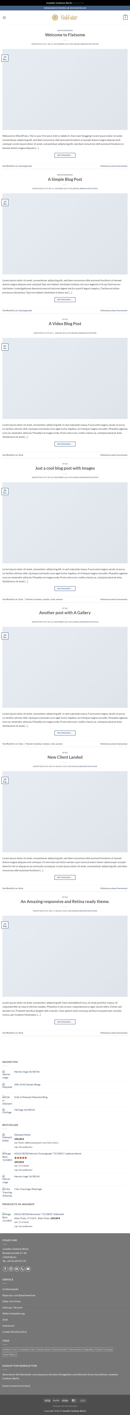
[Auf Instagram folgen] (11, 1269)
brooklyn (38, 599)
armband (24, 1349)
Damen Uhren (43, 1349)
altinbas (6, 1349)
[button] (4, 17)
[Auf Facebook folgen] (5, 1269)
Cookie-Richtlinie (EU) (14, 1331)
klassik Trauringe (104, 1349)
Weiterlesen (65, 155)
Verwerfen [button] (78, 2)
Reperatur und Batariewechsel (18, 1295)
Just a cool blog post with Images (65, 468)
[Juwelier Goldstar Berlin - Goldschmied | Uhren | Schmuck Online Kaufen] (65, 18)
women (59, 599)
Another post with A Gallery (65, 612)
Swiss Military (9, 1354)
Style (65, 319)
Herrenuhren (75, 1349)
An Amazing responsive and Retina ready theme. (65, 901)
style (53, 599)
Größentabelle (10, 1289)
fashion (46, 599)
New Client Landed (65, 757)
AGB (5, 1319)
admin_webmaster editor (86, 44)
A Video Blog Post (65, 323)
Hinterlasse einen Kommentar (114, 166)
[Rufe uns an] (22, 1269)
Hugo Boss (89, 1349)
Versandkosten (25, 1147)
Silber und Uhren (11, 1301)
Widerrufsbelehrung (13, 1313)
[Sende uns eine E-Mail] (16, 1269)
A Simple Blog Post (65, 179)
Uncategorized (65, 30)
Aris (15, 1349)
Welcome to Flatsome (65, 34)
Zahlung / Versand (12, 1307)
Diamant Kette (60, 1349)
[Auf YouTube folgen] (28, 1269)
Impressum (8, 1325)
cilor (33, 1349)
